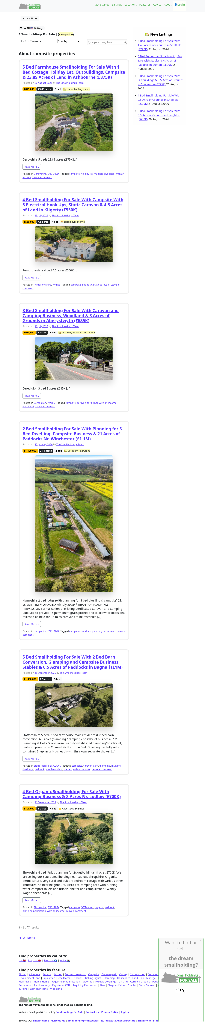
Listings (117, 4)
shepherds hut (54, 769)
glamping (104, 765)
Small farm (64, 978)
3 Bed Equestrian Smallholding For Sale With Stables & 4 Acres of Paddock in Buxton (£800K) (160, 60)
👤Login (179, 4)
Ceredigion (40, 403)
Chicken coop (137, 974)
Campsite (93, 974)
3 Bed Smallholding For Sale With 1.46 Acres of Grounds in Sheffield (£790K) (159, 45)
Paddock (157, 981)
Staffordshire (41, 765)
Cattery (123, 974)
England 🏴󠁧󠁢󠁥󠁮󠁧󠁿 (34, 960)
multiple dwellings (104, 173)
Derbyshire (40, 173)
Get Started (102, 4)
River (102, 985)
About (168, 4)
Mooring (87, 981)
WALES (56, 284)
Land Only (138, 978)
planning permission (103, 631)
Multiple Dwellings (105, 981)
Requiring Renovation (84, 985)
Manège (151, 978)
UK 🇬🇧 (22, 960)
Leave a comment (42, 177)
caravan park (84, 403)
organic (99, 907)
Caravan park (109, 974)
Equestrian (49, 978)
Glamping (109, 978)
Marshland (25, 981)
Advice (157, 4)
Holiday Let (123, 978)
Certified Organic (140, 981)
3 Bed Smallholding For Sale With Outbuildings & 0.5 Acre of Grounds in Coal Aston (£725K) (161, 80)
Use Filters (31, 18)
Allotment (34, 974)
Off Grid (123, 981)
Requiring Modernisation (65, 981)
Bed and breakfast (75, 974)
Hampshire (40, 631)
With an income (39, 988)
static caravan (101, 284)
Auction (58, 974)
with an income (107, 403)
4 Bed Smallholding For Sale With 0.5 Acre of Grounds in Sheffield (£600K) (159, 99)
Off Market (87, 907)
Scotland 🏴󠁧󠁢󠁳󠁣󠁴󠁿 (50, 960)
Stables (132, 985)
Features (145, 4)
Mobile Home (41, 981)
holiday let (87, 173)
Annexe (47, 974)
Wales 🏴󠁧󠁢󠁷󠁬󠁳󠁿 (65, 960)
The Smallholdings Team (70, 82)
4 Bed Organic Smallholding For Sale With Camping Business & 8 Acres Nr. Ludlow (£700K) (72, 794)
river (95, 403)
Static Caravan (147, 985)
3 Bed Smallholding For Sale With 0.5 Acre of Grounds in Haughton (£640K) (159, 115)
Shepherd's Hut (117, 985)
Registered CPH (61, 985)
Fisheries (77, 978)
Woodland (56, 988)
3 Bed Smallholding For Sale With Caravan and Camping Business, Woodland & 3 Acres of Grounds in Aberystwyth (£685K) (71, 315)
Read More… (32, 166)
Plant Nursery (42, 985)
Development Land (29, 978)
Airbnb (22, 974)
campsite (74, 173)
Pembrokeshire (42, 284)
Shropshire (40, 907)
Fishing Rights (93, 978)
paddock (87, 284)
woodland (28, 406)
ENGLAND (53, 173)
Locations (130, 4)
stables (67, 769)
